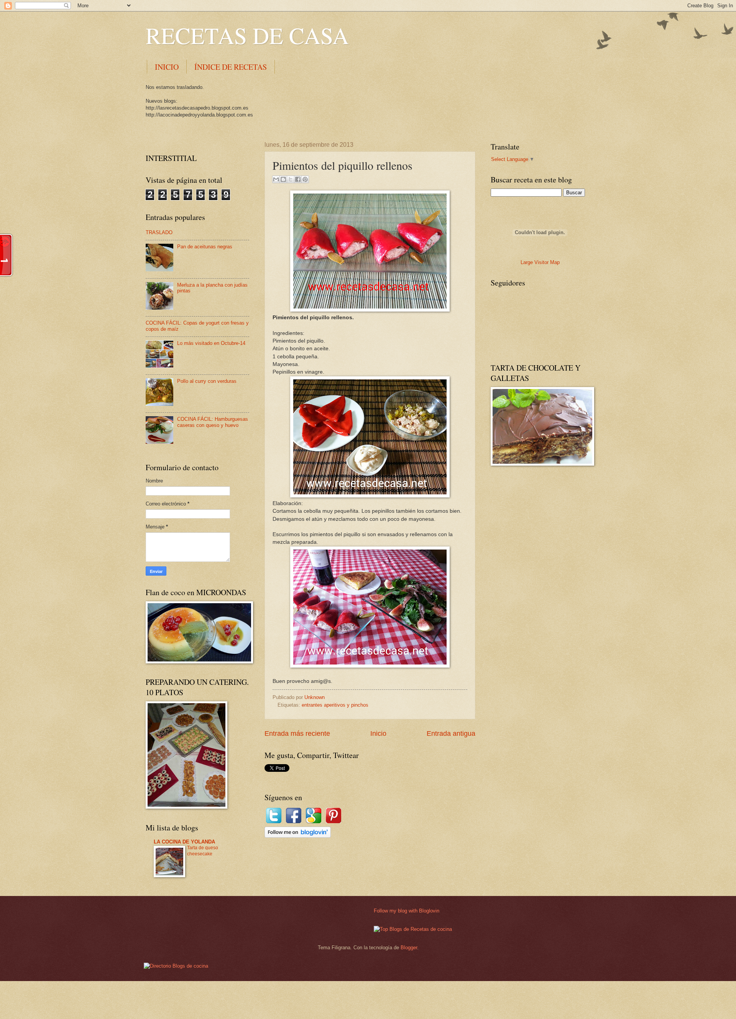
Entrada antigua (451, 733)
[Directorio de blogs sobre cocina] (176, 966)
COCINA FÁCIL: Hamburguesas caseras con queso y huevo (212, 422)
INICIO (167, 67)
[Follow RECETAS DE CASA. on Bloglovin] (297, 836)
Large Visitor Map (540, 262)
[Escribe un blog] (283, 179)
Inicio (378, 733)
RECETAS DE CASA (247, 35)
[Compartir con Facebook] (298, 179)
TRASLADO (159, 232)
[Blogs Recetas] (413, 929)
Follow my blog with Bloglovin (406, 911)
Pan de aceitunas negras (204, 246)
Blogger (409, 947)
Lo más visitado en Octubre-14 (211, 343)
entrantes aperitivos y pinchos (335, 705)
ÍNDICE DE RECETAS (230, 67)
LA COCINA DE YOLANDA (184, 842)
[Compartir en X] (290, 179)
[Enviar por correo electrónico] (276, 179)
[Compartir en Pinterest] (305, 179)
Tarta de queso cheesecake (202, 851)
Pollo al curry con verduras (207, 381)
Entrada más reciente (297, 733)
